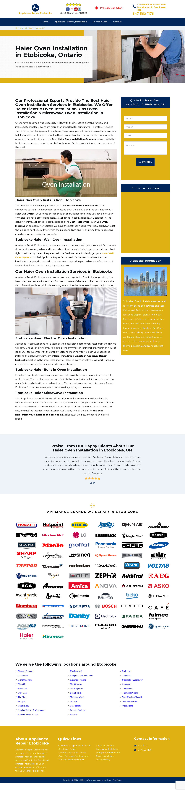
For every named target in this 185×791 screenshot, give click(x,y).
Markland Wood (77, 697)
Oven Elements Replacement (73, 756)
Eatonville (22, 688)
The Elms (22, 697)
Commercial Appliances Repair (74, 745)
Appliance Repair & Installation (71, 21)
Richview (126, 671)
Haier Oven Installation (34, 28)
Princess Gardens (77, 710)
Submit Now (145, 162)
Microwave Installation (107, 749)
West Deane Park (129, 701)
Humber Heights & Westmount (31, 710)
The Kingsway (76, 688)
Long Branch (75, 693)
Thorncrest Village (130, 693)
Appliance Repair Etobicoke (109, 780)
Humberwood (76, 671)
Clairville (22, 684)
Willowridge (127, 706)
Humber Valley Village (28, 714)
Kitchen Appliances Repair (72, 752)
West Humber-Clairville (132, 697)
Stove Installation (105, 756)
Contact (117, 21)
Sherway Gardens (25, 671)
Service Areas (100, 21)
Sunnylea (126, 684)
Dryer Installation (105, 745)
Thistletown (127, 688)
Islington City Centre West (81, 675)
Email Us (142, 745)
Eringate (21, 701)
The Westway (76, 684)
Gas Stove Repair (67, 749)
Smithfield (126, 675)
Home (45, 21)
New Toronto (76, 706)
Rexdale (73, 714)
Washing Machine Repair (71, 759)
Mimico (73, 701)
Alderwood (23, 675)
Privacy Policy (103, 759)
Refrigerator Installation (108, 752)
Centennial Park (25, 680)
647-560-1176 (143, 14)
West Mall (22, 693)
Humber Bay (23, 706)
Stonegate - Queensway (132, 680)
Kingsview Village (78, 680)
